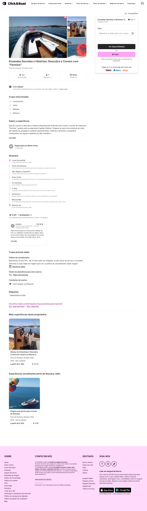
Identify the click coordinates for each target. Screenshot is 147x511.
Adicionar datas (18, 267)
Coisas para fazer (54, 3)
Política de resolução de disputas (16, 496)
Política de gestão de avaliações (15, 499)
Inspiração (131, 3)
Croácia (85, 470)
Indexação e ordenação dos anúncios (17, 493)
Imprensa (7, 470)
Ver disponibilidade (117, 47)
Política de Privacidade (12, 478)
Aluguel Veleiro (88, 478)
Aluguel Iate (87, 486)
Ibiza (84, 467)
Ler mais (12, 138)
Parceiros (7, 488)
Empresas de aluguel (11, 475)
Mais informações (20, 275)
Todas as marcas (88, 489)
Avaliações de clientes (43, 479)
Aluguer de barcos (38, 3)
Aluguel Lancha (88, 481)
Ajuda (6, 462)
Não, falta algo (33, 306)
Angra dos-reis (88, 465)
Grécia (85, 473)
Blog (5, 501)
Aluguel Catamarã (89, 483)
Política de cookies (10, 480)
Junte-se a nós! (9, 491)
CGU (6, 483)
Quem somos (8, 465)
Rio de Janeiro (88, 462)
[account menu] (142, 3)
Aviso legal (8, 486)
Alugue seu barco (10, 473)
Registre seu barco (117, 3)
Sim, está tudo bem (17, 306)
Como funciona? (10, 467)
